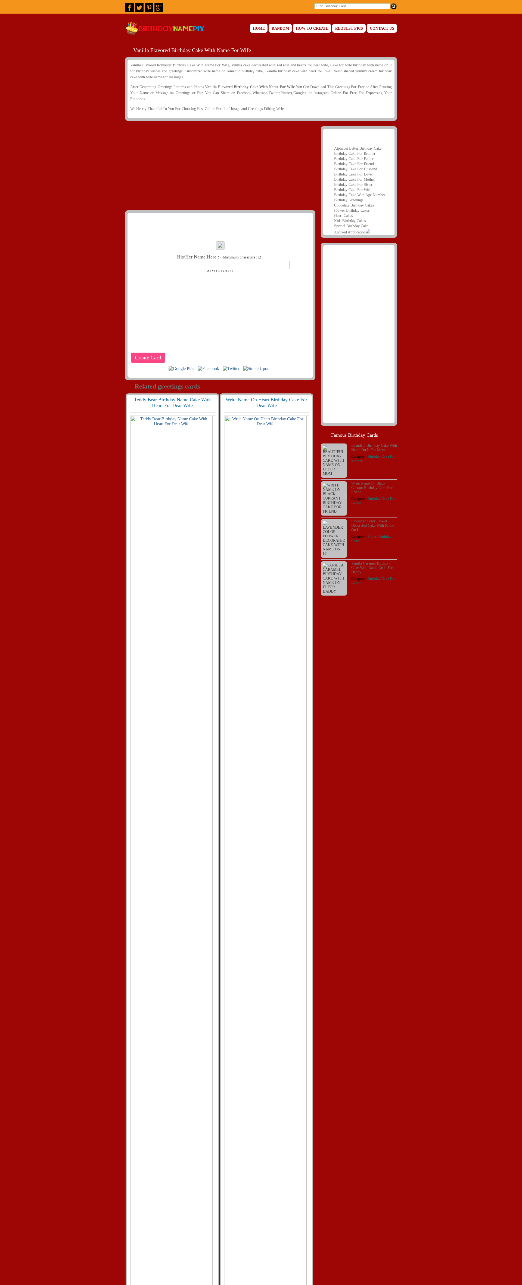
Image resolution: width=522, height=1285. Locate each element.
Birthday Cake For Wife (352, 190)
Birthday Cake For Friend (354, 164)
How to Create (312, 28)
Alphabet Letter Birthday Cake (357, 148)
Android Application (350, 232)
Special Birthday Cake (351, 226)
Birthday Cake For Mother (354, 179)
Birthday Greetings (348, 200)
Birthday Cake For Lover (353, 174)
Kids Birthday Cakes (350, 221)
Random (280, 28)
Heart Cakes (343, 216)
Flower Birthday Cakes (351, 210)
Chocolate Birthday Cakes (354, 205)
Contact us (382, 28)
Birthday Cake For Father (354, 159)
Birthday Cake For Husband (355, 169)
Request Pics (349, 28)
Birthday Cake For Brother (354, 154)
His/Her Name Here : (220, 257)
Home (259, 28)
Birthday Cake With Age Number (359, 195)
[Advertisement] (219, 165)
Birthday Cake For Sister (353, 185)
